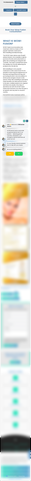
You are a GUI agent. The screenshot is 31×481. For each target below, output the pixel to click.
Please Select (20, 2)
